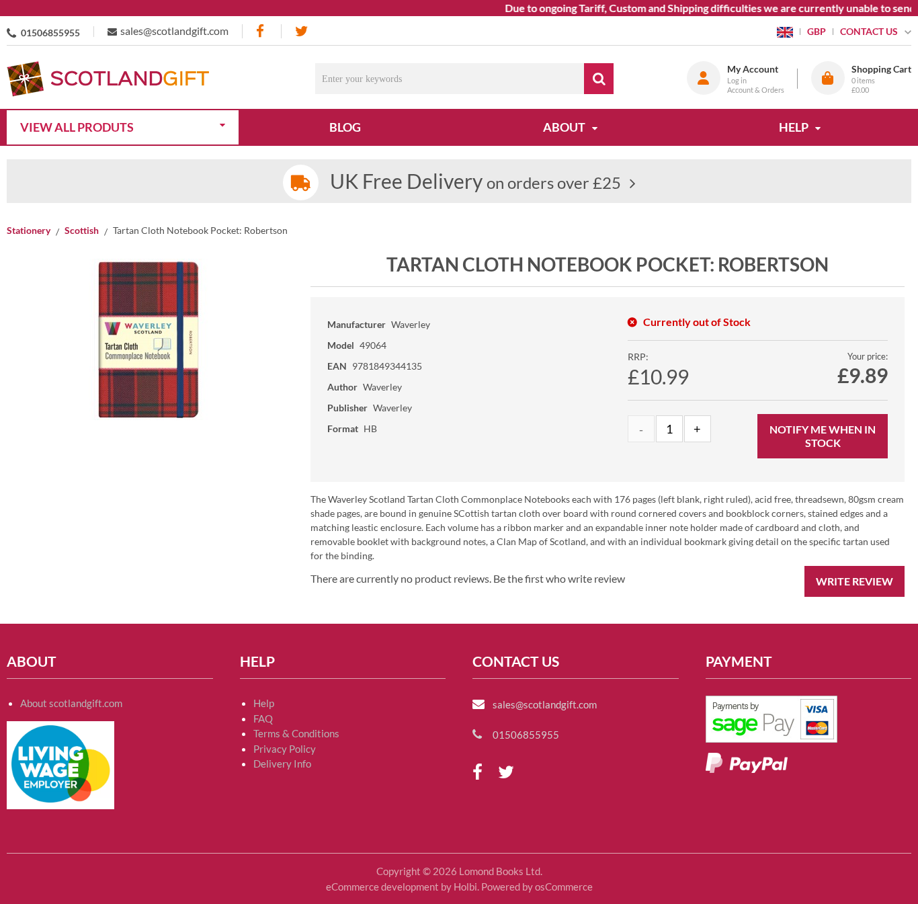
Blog (345, 127)
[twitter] (301, 31)
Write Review (854, 581)
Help (263, 703)
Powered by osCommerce (537, 886)
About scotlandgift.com (71, 703)
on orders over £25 (475, 182)
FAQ (263, 718)
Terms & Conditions (296, 733)
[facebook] (261, 31)
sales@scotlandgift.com (174, 30)
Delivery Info (282, 763)
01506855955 (50, 32)
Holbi (465, 886)
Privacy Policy (284, 749)
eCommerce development (382, 886)
